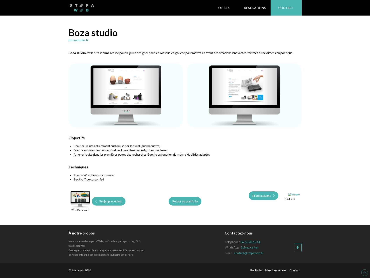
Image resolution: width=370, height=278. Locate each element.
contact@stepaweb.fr (248, 253)
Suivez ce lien (250, 247)
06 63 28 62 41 (250, 242)
